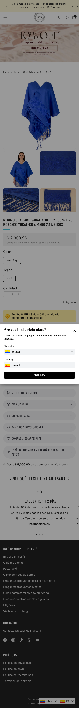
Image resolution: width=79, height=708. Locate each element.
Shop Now (39, 375)
